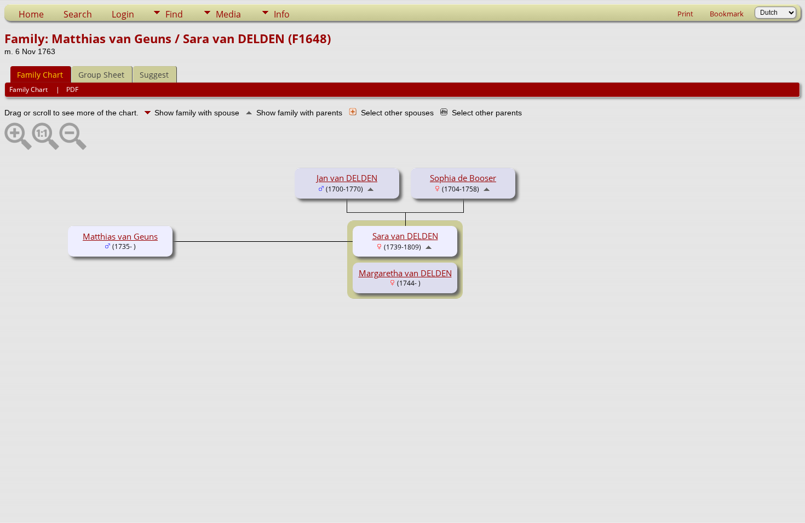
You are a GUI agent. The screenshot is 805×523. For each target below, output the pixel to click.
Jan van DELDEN (347, 177)
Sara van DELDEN (405, 235)
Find (174, 14)
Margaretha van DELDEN (405, 273)
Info (282, 14)
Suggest (154, 74)
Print (685, 14)
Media (228, 14)
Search (78, 14)
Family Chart (40, 74)
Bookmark (727, 14)
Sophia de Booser (463, 177)
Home (31, 14)
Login (123, 14)
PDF (72, 89)
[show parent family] (370, 188)
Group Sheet (101, 74)
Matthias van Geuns (120, 236)
